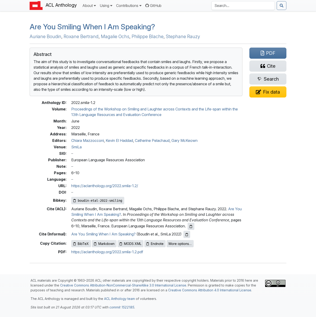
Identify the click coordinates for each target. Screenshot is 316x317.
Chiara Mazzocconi (87, 140)
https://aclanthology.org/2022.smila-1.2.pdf (107, 252)
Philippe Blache (148, 36)
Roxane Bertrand (81, 36)
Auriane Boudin (45, 36)
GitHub (155, 5)
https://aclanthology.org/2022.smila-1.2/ (104, 185)
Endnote (157, 244)
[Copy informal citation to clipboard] (186, 234)
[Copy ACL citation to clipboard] (191, 226)
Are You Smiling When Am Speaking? (92, 26)
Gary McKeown (184, 140)
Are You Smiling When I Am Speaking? (103, 234)
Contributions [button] (127, 5)
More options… (180, 244)
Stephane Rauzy (183, 36)
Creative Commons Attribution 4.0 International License (209, 290)
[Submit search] (281, 5)
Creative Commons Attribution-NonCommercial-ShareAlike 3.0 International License (123, 285)
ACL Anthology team (119, 299)
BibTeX (83, 244)
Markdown (106, 244)
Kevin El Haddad (119, 140)
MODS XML (132, 244)
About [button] (87, 5)
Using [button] (104, 5)
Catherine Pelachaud (152, 140)
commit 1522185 (121, 307)
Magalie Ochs (115, 36)
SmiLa (76, 147)
